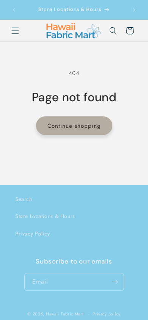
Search (23, 199)
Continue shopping (74, 126)
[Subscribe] (115, 282)
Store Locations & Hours (45, 216)
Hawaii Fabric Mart (65, 314)
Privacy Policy (32, 233)
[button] (15, 30)
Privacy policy (107, 314)
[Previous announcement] (14, 10)
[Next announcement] (134, 10)
